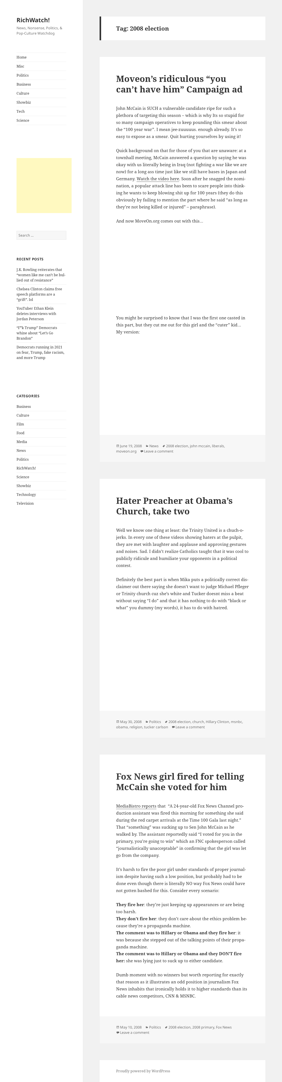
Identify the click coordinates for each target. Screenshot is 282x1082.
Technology (26, 494)
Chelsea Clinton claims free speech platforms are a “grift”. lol (39, 294)
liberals (218, 445)
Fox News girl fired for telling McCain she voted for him (180, 781)
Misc (20, 66)
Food (20, 433)
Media (22, 441)
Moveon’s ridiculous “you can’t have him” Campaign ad (179, 84)
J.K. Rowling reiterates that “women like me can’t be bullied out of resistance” (41, 275)
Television (25, 503)
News (21, 450)
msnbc (236, 721)
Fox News (224, 1027)
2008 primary (203, 1027)
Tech (21, 111)
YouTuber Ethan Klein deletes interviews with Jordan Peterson (36, 313)
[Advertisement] (44, 185)
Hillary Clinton (217, 721)
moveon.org (126, 451)
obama (122, 727)
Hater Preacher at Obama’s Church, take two (174, 506)
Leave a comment (158, 451)
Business (24, 84)
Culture (23, 93)
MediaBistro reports (136, 806)
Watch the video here (158, 179)
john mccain (200, 445)
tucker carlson (156, 727)
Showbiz (24, 102)
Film (20, 424)
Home (22, 57)
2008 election (177, 445)
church (198, 721)
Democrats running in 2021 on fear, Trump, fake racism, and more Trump (40, 352)
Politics (23, 75)
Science (23, 120)
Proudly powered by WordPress (143, 1071)
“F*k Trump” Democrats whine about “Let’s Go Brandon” (37, 333)
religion (136, 727)
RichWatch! (33, 20)
